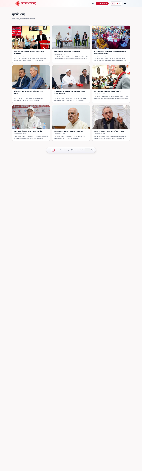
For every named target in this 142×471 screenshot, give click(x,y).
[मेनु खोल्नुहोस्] (125, 3)
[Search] (93, 3)
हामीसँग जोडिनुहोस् (102, 3)
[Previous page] (49, 150)
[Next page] (76, 150)
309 (72, 150)
